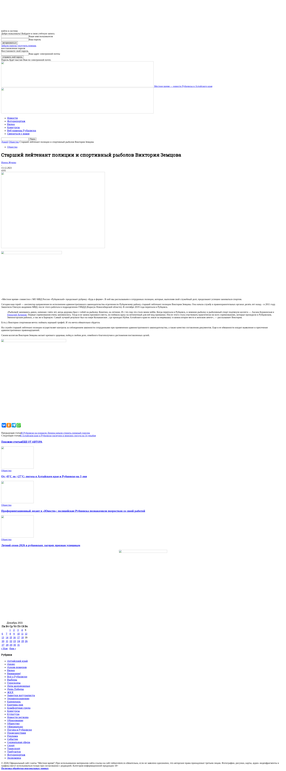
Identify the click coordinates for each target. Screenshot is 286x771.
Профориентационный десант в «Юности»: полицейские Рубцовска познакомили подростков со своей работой (73, 510)
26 (26, 641)
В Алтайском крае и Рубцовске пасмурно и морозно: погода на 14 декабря (58, 435)
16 (14, 637)
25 (22, 641)
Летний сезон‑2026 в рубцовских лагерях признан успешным (40, 545)
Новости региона (17, 717)
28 (7, 644)
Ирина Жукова (8, 162)
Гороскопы (14, 682)
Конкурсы (13, 127)
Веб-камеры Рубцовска (21, 130)
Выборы (12, 679)
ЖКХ (10, 692)
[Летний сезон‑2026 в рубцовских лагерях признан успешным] (17, 537)
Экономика (14, 757)
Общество (14, 142)
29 (11, 644)
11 (22, 633)
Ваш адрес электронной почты (44, 54)
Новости (12, 118)
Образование (15, 720)
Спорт (11, 745)
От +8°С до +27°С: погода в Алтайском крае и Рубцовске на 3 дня (44, 476)
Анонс (11, 664)
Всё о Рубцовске (17, 676)
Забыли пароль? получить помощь (18, 45)
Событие (12, 739)
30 (14, 644)
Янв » (12, 648)
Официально (15, 726)
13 (3, 637)
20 (3, 641)
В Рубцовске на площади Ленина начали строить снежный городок (55, 433)
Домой (4, 142)
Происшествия (16, 732)
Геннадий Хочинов (17, 314)
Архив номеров (17, 667)
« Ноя (4, 648)
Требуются (14, 751)
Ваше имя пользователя (41, 36)
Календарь (14, 701)
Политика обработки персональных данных (25, 768)
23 (14, 641)
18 (22, 637)
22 (11, 641)
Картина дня (15, 704)
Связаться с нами (18, 133)
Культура (13, 714)
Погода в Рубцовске (19, 729)
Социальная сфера (18, 742)
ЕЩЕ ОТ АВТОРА (32, 441)
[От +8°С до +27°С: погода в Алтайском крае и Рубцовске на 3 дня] (17, 468)
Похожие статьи (11, 441)
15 (11, 637)
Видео (11, 124)
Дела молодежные (18, 685)
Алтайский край (17, 660)
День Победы (15, 689)
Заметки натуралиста (21, 695)
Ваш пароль (35, 39)
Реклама (12, 736)
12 (26, 633)
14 (7, 637)
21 (7, 641)
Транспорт (13, 748)
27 (3, 644)
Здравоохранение (18, 698)
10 (18, 633)
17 (18, 637)
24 (18, 641)
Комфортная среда (18, 707)
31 (18, 644)
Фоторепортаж (16, 121)
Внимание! (14, 673)
